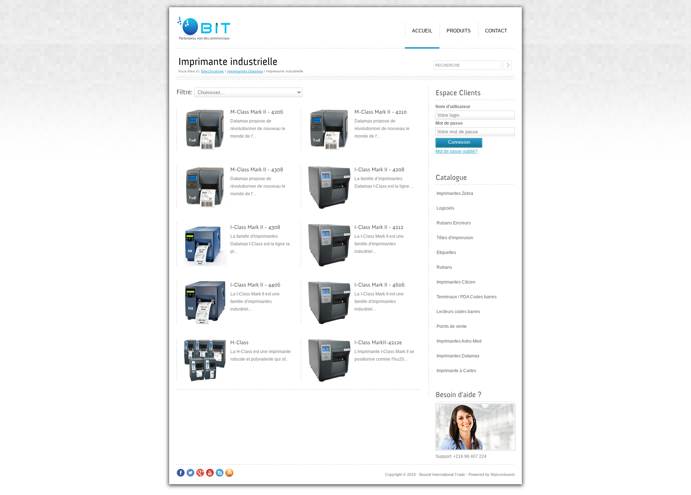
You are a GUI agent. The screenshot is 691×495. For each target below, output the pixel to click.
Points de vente (452, 326)
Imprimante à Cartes (456, 370)
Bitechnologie (212, 71)
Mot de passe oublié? (456, 151)
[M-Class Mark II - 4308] (257, 169)
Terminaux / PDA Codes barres (467, 296)
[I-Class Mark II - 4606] (379, 285)
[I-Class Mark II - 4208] (379, 169)
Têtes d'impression (455, 237)
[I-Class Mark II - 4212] (379, 227)
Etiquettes (446, 252)
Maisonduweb (503, 474)
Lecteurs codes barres (458, 311)
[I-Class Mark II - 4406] (255, 285)
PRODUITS (459, 31)
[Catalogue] (451, 177)
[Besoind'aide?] (458, 394)
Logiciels (445, 208)
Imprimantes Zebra (455, 193)
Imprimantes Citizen (456, 282)
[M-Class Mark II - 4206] (257, 112)
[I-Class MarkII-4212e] (378, 342)
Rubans (444, 267)
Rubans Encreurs (454, 223)
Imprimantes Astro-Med (459, 341)
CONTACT (496, 31)
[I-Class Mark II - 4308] (255, 227)
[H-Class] (239, 342)
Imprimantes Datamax (245, 71)
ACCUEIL (422, 31)
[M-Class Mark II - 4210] (380, 112)
